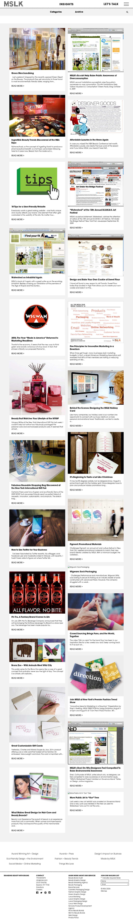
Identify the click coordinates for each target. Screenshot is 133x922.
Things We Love (66, 863)
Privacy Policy (73, 918)
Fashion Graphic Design (77, 892)
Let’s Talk (111, 4)
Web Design (73, 915)
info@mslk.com (41, 880)
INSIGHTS (66, 4)
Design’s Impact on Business (108, 853)
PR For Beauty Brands (76, 911)
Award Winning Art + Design (24, 853)
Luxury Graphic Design (76, 899)
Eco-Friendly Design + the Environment (25, 858)
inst (49, 892)
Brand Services (73, 887)
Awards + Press (66, 853)
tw (41, 892)
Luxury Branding (74, 897)
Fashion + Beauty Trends (66, 858)
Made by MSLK (108, 858)
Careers (39, 890)
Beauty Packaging (75, 885)
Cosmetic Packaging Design (78, 890)
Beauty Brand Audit (75, 878)
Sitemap (104, 891)
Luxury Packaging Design (77, 901)
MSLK (13, 4)
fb (37, 892)
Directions (40, 887)
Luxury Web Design (75, 904)
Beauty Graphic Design (77, 880)
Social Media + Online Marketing (25, 863)
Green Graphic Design (76, 894)
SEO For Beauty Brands (76, 913)
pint (45, 892)
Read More (17, 86)
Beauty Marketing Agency (78, 883)
